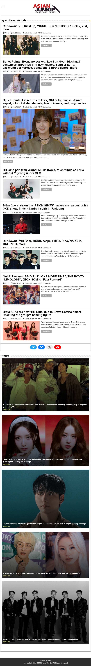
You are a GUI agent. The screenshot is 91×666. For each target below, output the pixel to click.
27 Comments (45, 319)
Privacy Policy (45, 661)
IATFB (6, 33)
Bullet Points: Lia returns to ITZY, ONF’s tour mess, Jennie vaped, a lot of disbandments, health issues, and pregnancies (44, 101)
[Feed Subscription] (90, 21)
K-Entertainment (31, 33)
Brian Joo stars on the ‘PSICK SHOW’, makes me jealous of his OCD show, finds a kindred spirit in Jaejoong (45, 207)
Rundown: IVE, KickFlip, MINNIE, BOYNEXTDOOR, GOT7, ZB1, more (45, 27)
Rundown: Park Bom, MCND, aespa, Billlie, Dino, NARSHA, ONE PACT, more (42, 242)
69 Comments (45, 107)
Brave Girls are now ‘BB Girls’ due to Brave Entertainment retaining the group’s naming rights (42, 313)
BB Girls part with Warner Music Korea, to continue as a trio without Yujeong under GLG (43, 171)
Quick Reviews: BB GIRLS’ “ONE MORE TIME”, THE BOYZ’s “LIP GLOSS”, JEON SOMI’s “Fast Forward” (43, 278)
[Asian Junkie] (45, 7)
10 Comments (45, 248)
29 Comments (45, 283)
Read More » (46, 45)
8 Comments (45, 177)
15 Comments (45, 71)
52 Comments (45, 33)
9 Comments (45, 212)
